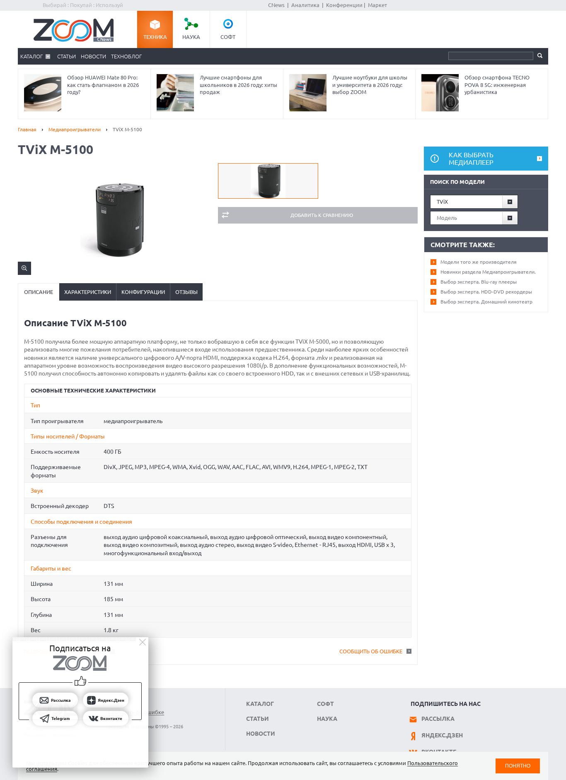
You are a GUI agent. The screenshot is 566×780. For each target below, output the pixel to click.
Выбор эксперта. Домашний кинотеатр (486, 301)
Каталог (31, 56)
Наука (191, 37)
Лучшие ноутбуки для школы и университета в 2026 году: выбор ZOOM (369, 85)
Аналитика (305, 5)
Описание (38, 292)
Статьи (66, 56)
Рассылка (438, 718)
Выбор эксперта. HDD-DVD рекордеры (486, 291)
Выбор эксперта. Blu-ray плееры (478, 281)
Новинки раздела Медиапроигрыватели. (488, 271)
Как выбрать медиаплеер (471, 158)
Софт (227, 37)
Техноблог (126, 56)
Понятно (517, 765)
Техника (155, 37)
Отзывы (186, 292)
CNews (276, 5)
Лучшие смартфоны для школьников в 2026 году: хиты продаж (238, 85)
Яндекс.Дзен (442, 735)
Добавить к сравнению (321, 215)
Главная (27, 129)
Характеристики (87, 292)
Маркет (377, 5)
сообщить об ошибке (370, 651)
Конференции (344, 5)
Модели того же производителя (478, 262)
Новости (93, 56)
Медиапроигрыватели (74, 129)
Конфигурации (143, 292)
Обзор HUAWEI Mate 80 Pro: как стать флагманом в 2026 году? (103, 85)
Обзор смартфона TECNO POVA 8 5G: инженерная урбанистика (497, 85)
